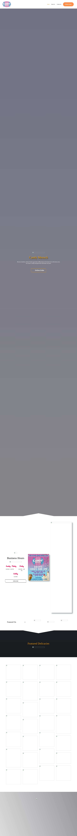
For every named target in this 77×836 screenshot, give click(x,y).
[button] (38, 270)
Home (48, 4)
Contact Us (59, 4)
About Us (53, 4)
